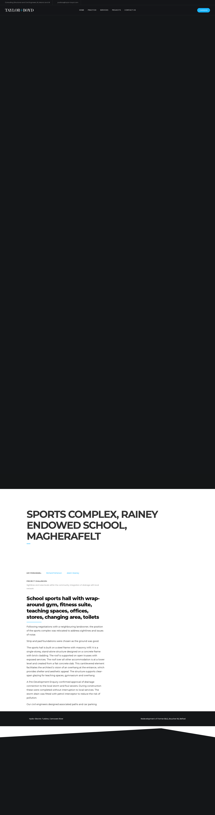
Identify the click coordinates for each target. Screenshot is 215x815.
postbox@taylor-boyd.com (67, 2)
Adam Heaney (73, 573)
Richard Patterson (54, 573)
